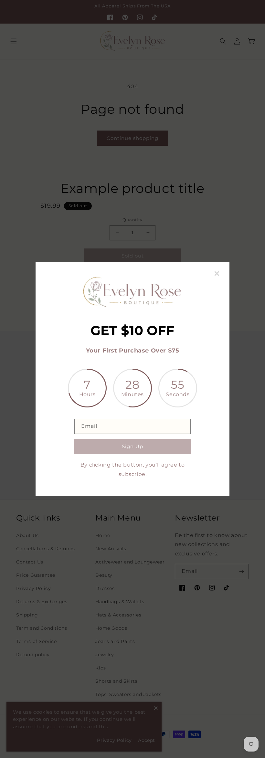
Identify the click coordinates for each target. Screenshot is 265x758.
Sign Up (132, 446)
